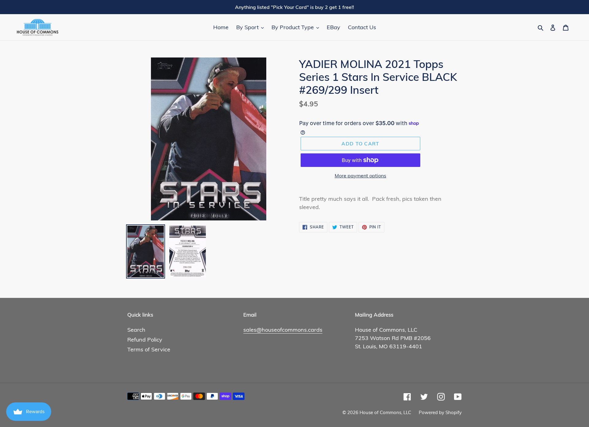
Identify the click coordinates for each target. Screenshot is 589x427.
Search (136, 329)
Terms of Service (148, 349)
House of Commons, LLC (385, 412)
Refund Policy (144, 339)
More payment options (360, 175)
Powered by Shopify (440, 412)
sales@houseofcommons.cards (282, 329)
